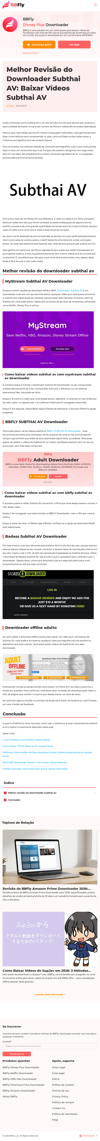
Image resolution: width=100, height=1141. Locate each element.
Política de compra (63, 1102)
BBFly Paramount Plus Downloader (24, 1084)
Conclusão (14, 800)
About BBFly (10, 1096)
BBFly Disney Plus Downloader (21, 1067)
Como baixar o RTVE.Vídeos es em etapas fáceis (28, 746)
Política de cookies (63, 1084)
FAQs (55, 1119)
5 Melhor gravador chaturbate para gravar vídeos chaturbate (35, 769)
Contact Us (58, 1108)
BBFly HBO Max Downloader (20, 1079)
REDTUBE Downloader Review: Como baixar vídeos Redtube (35, 762)
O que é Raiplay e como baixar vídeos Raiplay (26, 740)
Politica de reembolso (64, 1114)
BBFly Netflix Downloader (18, 1073)
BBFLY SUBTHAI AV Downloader (64, 431)
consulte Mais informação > (50, 994)
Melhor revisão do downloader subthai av (32, 792)
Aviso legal (58, 1073)
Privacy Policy (60, 1096)
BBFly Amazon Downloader (19, 1090)
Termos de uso (60, 1090)
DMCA (56, 1079)
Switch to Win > (31, 53)
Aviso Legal (58, 1067)
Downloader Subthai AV (70, 290)
